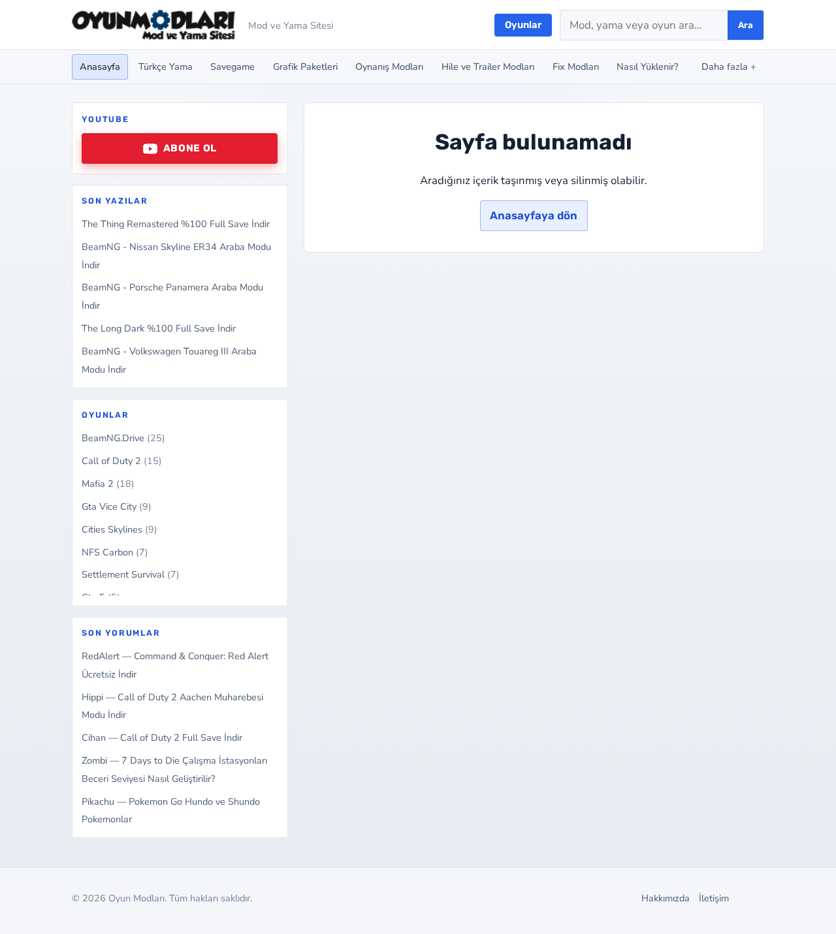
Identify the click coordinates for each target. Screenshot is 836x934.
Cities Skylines (119, 529)
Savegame (232, 66)
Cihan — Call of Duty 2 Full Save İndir (162, 737)
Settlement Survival (131, 574)
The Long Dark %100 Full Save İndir (159, 328)
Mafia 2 (108, 483)
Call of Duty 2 (122, 460)
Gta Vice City (117, 506)
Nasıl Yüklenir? (647, 66)
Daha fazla (728, 66)
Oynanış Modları (389, 66)
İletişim (714, 898)
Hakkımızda (665, 898)
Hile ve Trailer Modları (488, 66)
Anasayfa (100, 66)
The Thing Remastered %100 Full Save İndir (176, 223)
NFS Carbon (115, 552)
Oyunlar (523, 25)
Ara (745, 25)
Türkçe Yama (165, 66)
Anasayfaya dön (533, 215)
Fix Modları (576, 66)
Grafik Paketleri (305, 66)
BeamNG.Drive (123, 437)
